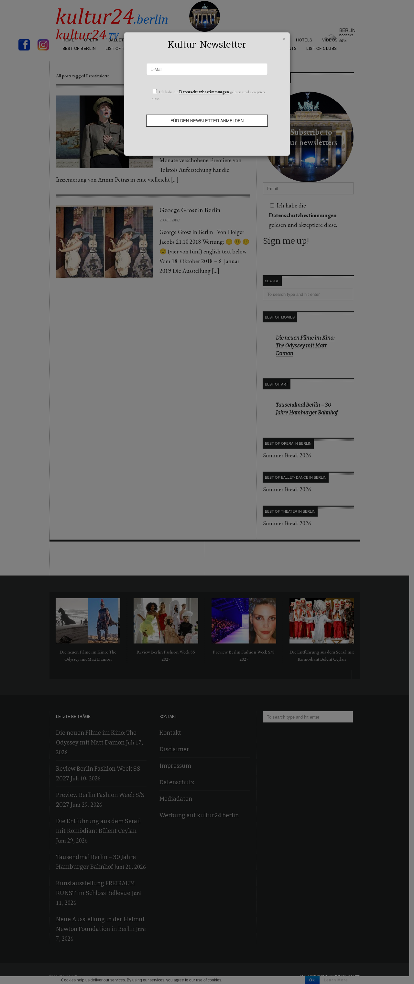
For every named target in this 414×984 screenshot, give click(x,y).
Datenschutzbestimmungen (204, 92)
